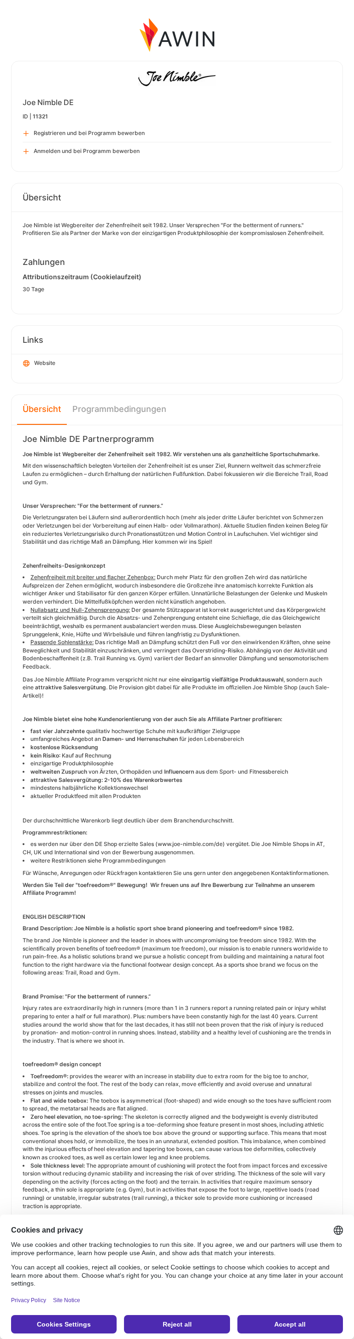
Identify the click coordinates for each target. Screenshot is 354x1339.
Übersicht (42, 409)
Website (44, 362)
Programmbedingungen (119, 409)
